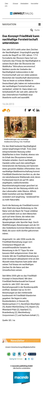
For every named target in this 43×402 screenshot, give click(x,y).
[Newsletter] (21, 341)
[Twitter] (30, 111)
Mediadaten (24, 3)
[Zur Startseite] (21, 13)
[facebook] (25, 111)
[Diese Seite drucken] (8, 111)
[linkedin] (38, 111)
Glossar (15, 3)
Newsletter (34, 3)
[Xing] (34, 111)
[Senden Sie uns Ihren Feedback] (4, 111)
